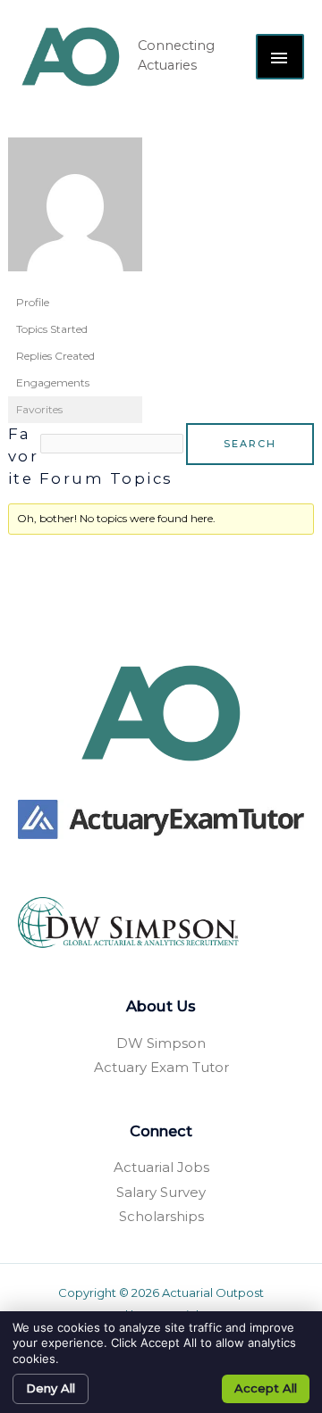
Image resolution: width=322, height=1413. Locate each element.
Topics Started (52, 329)
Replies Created (55, 355)
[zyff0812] (75, 212)
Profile (32, 302)
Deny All (50, 1388)
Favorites (39, 409)
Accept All (265, 1388)
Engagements (52, 382)
